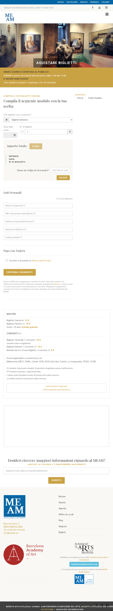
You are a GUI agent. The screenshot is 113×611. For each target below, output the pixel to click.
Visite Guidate (95, 98)
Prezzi (80, 98)
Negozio (63, 526)
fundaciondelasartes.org (84, 564)
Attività (62, 502)
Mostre (62, 496)
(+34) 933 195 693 (16, 530)
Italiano (105, 2)
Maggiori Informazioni (70, 609)
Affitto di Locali (66, 514)
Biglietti (62, 532)
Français (94, 2)
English (84, 2)
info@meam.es (11, 533)
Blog (61, 520)
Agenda (62, 508)
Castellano (72, 2)
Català (60, 2)
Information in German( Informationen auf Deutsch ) (56, 388)
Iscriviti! (56, 480)
